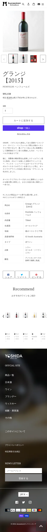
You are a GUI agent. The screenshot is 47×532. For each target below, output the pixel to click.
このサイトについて (15, 431)
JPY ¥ (22, 494)
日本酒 (8, 382)
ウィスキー (10, 403)
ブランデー (10, 396)
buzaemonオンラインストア (26, 524)
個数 (4, 106)
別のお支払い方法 (23, 134)
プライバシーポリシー (14, 445)
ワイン (8, 389)
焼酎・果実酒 (12, 410)
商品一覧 (9, 375)
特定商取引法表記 (12, 451)
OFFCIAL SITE (12, 365)
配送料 (9, 97)
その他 (8, 417)
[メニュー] (42, 4)
